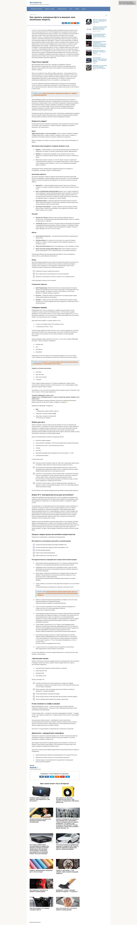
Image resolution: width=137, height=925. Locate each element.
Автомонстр (36, 2)
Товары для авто (62, 9)
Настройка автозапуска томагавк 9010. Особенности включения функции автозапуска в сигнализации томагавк (99, 44)
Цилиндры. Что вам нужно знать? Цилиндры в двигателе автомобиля (100, 67)
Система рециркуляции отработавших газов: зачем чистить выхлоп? (99, 35)
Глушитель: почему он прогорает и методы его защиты (99, 52)
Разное (77, 9)
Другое (84, 9)
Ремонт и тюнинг (50, 9)
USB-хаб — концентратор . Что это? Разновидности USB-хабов (100, 21)
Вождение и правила (36, 9)
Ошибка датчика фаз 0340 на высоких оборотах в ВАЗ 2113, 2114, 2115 (100, 28)
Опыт (70, 9)
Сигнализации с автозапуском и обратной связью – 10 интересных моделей (100, 59)
